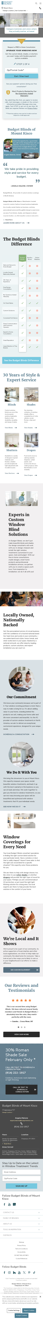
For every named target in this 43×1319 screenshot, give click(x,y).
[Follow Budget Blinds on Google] (14, 1204)
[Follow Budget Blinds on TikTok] (34, 1272)
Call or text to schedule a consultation (21, 1089)
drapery (6, 877)
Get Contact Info (20, 10)
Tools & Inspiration (12, 1229)
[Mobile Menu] (40, 3)
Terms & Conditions (21, 1249)
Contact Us (8, 1212)
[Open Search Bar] (36, 3)
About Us (7, 1224)
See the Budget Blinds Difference (21, 360)
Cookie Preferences (21, 1258)
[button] (8, 10)
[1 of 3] (18, 1027)
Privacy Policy (32, 108)
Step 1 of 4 (22, 64)
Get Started (21, 76)
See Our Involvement (20, 970)
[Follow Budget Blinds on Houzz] (14, 1272)
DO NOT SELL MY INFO (21, 1255)
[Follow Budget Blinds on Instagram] (9, 1272)
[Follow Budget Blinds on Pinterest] (29, 1272)
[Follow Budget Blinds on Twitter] (24, 1272)
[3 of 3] (24, 1027)
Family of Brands (11, 1218)
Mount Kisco (8, 8)
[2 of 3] (21, 1027)
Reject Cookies (29, 1310)
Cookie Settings (14, 1310)
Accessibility (21, 1252)
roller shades (21, 875)
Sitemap (21, 1242)
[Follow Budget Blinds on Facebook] (4, 1204)
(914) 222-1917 (40, 8)
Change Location (7, 1112)
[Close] (40, 1296)
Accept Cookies (21, 1315)
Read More (9, 220)
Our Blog (7, 1235)
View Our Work (21, 1034)
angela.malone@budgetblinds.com (21, 1120)
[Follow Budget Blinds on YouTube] (9, 1204)
